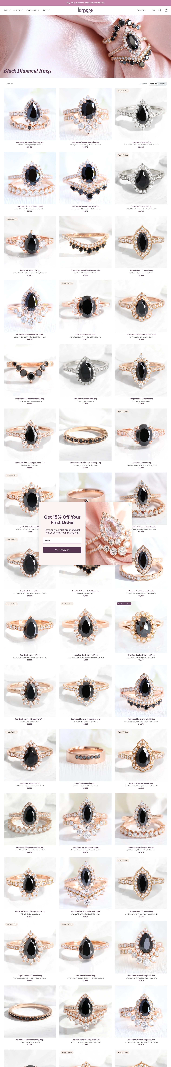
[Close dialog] (130, 504)
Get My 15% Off (62, 550)
